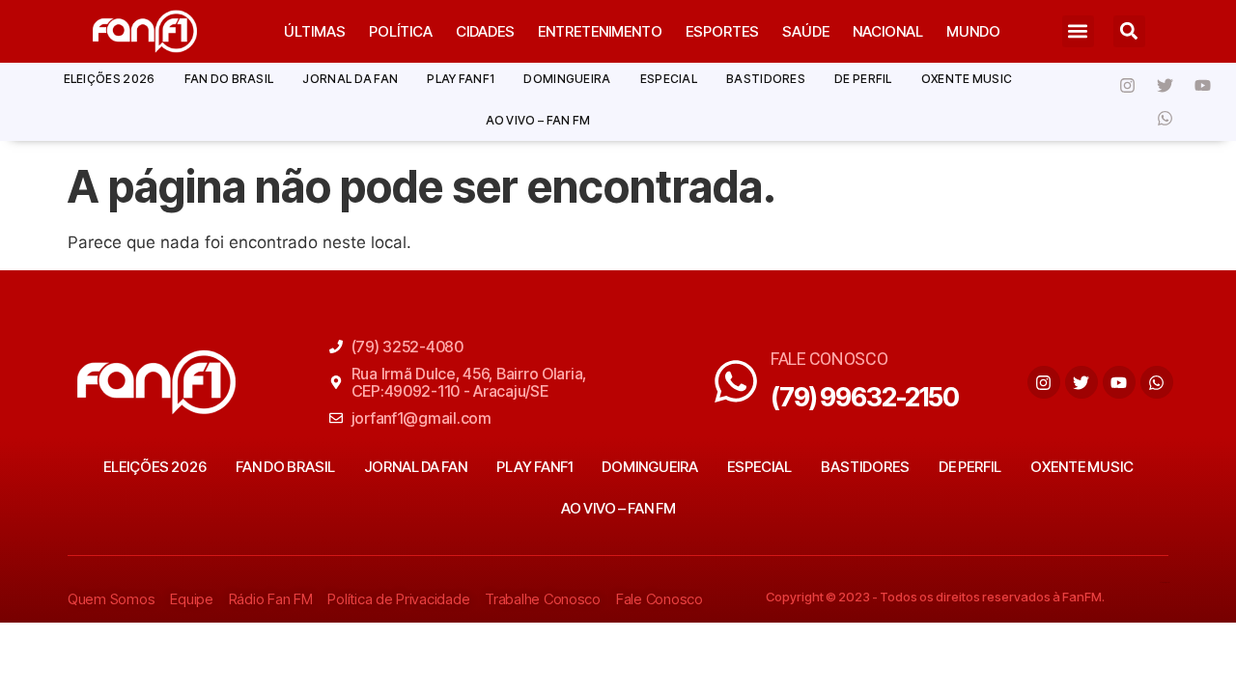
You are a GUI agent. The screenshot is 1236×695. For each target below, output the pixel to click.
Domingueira (566, 78)
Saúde (805, 31)
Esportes (722, 31)
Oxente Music (967, 78)
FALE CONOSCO (829, 358)
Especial (668, 78)
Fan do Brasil (229, 78)
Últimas (315, 31)
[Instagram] (1127, 85)
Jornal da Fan (350, 78)
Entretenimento (600, 31)
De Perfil (863, 78)
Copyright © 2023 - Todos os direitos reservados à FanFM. (935, 596)
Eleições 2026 (109, 78)
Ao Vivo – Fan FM (538, 120)
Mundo (973, 31)
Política (401, 31)
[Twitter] (1165, 85)
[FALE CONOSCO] (736, 381)
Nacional (888, 31)
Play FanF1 (460, 78)
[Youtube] (1203, 85)
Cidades (485, 31)
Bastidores (765, 78)
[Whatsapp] (1165, 117)
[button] (1078, 31)
